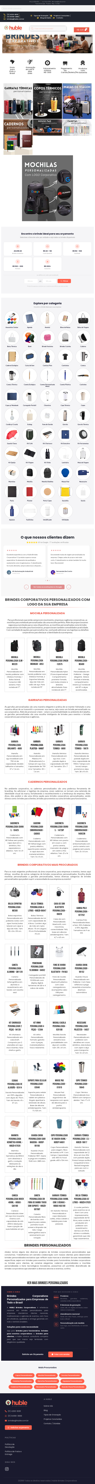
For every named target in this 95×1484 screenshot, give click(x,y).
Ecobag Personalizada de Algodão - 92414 (14, 1084)
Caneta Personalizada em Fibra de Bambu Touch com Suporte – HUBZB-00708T (37, 1202)
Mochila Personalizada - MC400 (81, 661)
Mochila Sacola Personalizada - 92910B (59, 1026)
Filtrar (65, 281)
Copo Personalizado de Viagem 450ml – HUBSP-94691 (59, 1139)
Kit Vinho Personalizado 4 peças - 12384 (37, 1026)
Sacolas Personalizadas (70, 1375)
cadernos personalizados (47, 782)
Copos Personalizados (23, 1375)
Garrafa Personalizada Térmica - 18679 (81, 745)
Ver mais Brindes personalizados (47, 1283)
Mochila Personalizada (46, 1375)
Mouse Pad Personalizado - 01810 (59, 1084)
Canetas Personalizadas (22, 1381)
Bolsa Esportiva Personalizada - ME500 (15, 907)
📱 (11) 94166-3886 (45, 1)
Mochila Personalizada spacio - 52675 (59, 661)
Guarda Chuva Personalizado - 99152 (81, 968)
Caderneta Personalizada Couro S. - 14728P (59, 827)
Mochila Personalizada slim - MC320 (15, 661)
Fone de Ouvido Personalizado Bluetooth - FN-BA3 (59, 968)
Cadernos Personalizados (20, 1387)
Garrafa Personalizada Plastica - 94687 (37, 745)
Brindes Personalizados (47, 1245)
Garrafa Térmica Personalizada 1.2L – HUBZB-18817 (81, 1139)
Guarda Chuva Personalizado (73, 1387)
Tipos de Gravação (40, 3)
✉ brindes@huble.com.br (58, 1)
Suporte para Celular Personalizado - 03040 (37, 1084)
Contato (57, 3)
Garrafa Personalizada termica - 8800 (59, 745)
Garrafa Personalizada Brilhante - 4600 (15, 745)
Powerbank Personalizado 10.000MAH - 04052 (37, 967)
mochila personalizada (47, 613)
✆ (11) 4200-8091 (34, 1)
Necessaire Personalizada (46, 1387)
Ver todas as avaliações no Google (47, 587)
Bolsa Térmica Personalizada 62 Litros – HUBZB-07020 (82, 1199)
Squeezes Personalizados (72, 1381)
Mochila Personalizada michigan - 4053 (37, 661)
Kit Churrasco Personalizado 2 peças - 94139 (15, 1026)
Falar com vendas (62, 1354)
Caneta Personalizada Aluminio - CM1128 (15, 968)
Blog (53, 3)
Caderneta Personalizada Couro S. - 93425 (15, 827)
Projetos (48, 3)
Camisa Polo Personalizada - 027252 (81, 912)
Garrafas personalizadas (47, 700)
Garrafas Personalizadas (47, 1381)
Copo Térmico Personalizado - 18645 (81, 1084)
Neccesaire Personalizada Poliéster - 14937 (81, 1026)
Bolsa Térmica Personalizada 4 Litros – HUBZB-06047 (37, 907)
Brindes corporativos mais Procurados (48, 865)
